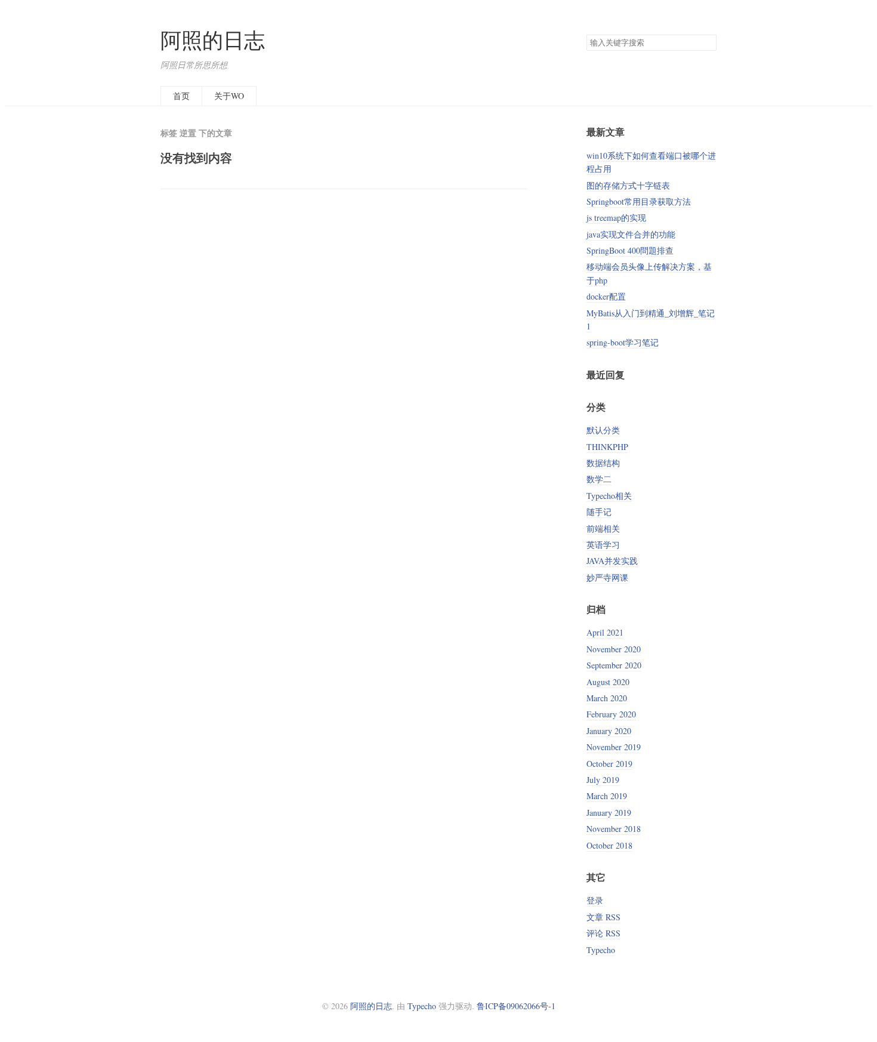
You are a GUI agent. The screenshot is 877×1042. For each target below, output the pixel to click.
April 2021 (604, 632)
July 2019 (602, 779)
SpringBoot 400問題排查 (630, 250)
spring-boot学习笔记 (622, 342)
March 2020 (606, 698)
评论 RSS (603, 933)
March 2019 (606, 795)
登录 (594, 900)
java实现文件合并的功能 (630, 234)
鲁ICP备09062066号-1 (516, 1006)
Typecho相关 (609, 495)
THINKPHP (607, 446)
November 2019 (613, 747)
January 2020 (608, 730)
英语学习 (603, 544)
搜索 (707, 43)
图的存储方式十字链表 (628, 185)
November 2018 (613, 828)
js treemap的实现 (616, 217)
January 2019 (608, 812)
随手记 (599, 511)
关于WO (229, 95)
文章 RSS (603, 917)
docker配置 (606, 296)
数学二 (599, 479)
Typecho (600, 949)
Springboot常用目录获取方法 (638, 201)
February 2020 (611, 714)
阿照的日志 (212, 40)
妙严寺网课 (607, 577)
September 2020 (613, 665)
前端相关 (603, 528)
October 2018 (609, 845)
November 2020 (613, 649)
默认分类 (603, 430)
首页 (181, 95)
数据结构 (603, 462)
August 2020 (607, 682)
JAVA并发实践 (612, 560)
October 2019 (609, 763)
